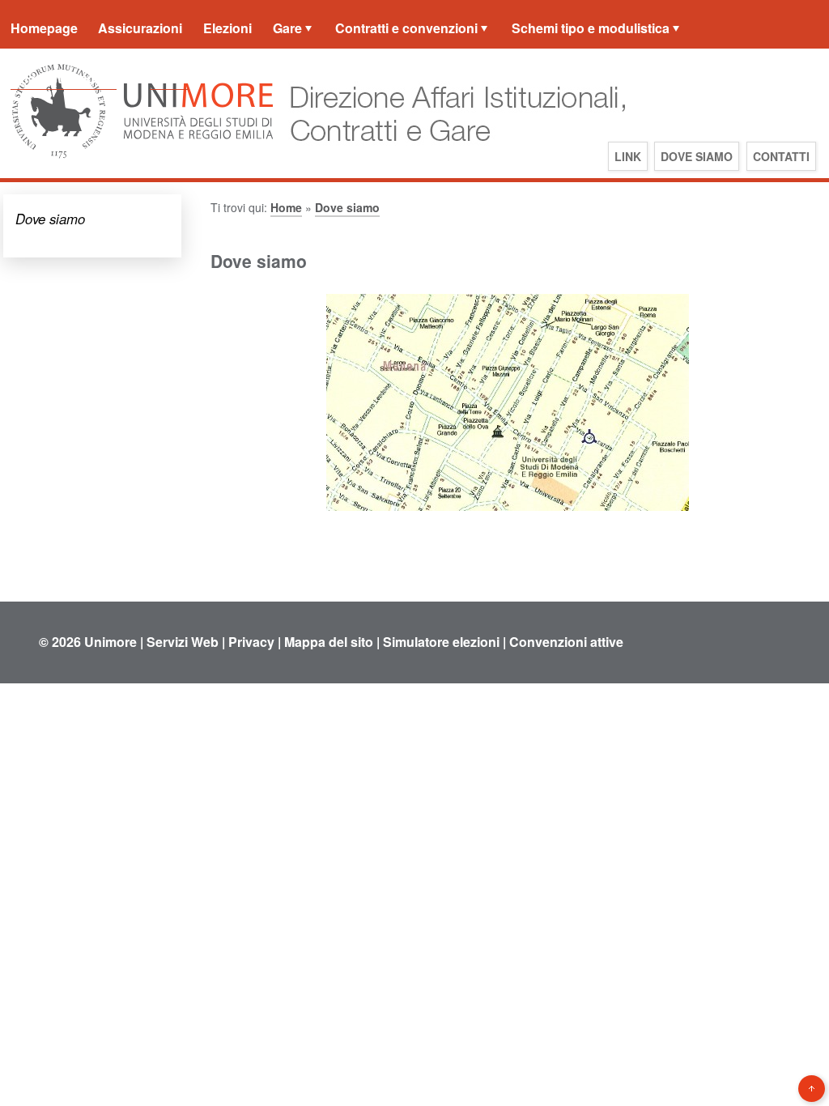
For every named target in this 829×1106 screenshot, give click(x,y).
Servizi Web (183, 641)
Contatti (781, 156)
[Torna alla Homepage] (452, 156)
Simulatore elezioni (441, 641)
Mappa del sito (328, 641)
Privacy (251, 641)
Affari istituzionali (64, 78)
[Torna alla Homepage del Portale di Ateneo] (143, 156)
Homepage (44, 28)
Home (286, 207)
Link (627, 156)
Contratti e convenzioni (406, 28)
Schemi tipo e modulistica (591, 28)
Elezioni (227, 28)
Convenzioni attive (566, 641)
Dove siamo (697, 156)
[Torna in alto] (811, 1088)
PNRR (169, 78)
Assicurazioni (140, 28)
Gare (287, 28)
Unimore (110, 641)
